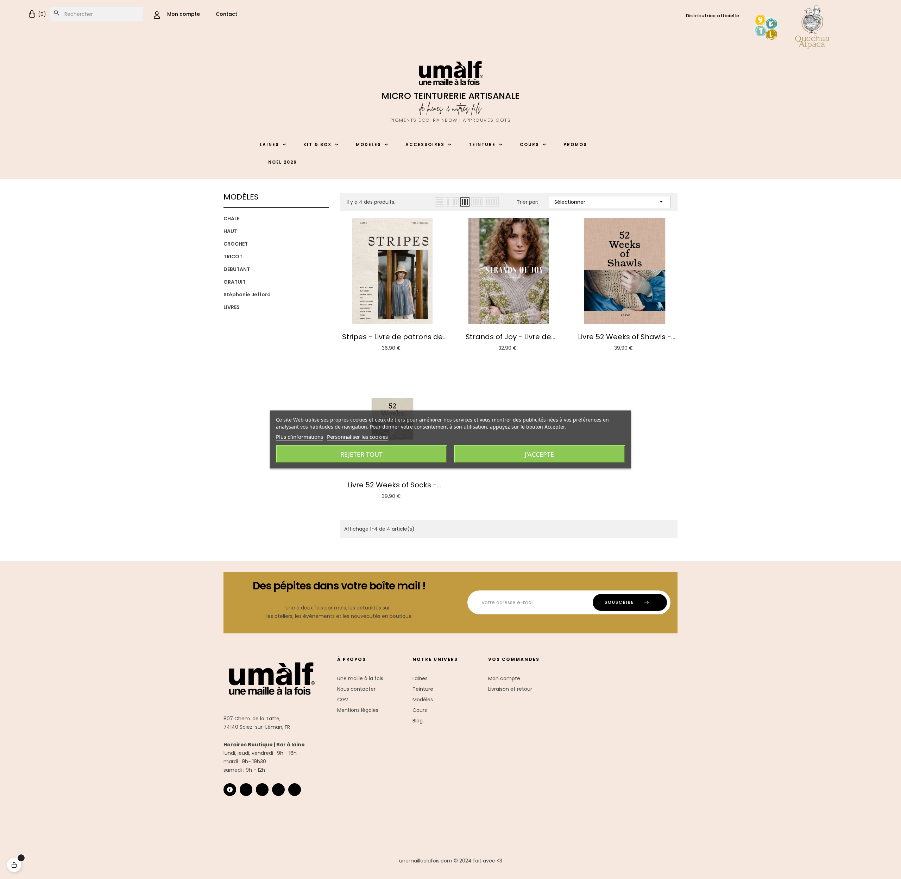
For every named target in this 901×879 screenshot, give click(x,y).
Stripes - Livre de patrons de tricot (392, 337)
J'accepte (539, 454)
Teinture (422, 689)
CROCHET (235, 243)
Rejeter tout (361, 454)
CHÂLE (231, 218)
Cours (419, 710)
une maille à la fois (360, 678)
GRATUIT (234, 281)
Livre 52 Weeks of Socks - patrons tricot (392, 485)
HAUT (230, 231)
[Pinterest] (294, 789)
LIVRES (231, 307)
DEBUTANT (236, 269)
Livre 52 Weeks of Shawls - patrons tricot (624, 337)
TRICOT (232, 256)
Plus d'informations (299, 436)
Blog (417, 720)
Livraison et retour (510, 689)
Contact (226, 14)
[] (14, 865)
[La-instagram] (246, 789)
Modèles (422, 699)
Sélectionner (609, 201)
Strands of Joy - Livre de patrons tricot (508, 337)
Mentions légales (357, 710)
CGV (342, 699)
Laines (420, 678)
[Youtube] (278, 789)
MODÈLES (240, 196)
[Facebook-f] (262, 789)
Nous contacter (356, 689)
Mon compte (504, 678)
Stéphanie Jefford (247, 294)
